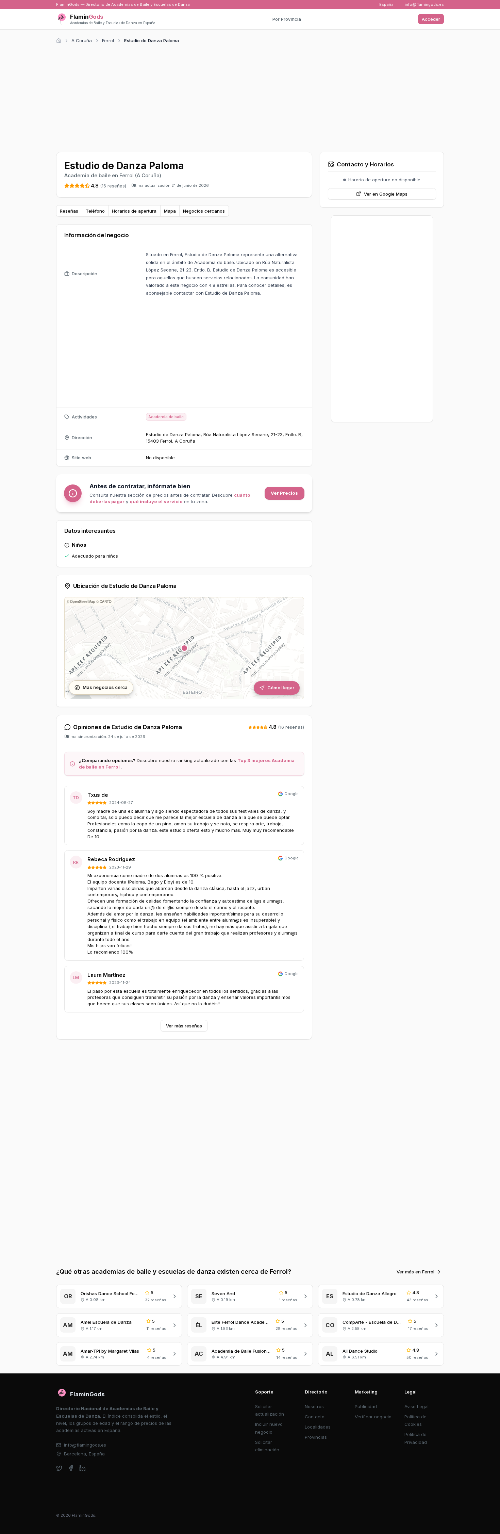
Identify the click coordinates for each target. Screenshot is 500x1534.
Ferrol (108, 40)
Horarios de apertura (134, 211)
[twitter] (59, 1468)
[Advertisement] (250, 96)
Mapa (170, 211)
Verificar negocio (373, 1416)
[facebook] (71, 1468)
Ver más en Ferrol (415, 1271)
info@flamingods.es (424, 4)
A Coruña (81, 40)
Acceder (431, 19)
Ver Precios (284, 493)
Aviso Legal (416, 1406)
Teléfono (95, 211)
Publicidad (366, 1406)
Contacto (314, 1416)
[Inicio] (58, 40)
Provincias (316, 1437)
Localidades (318, 1427)
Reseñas (69, 211)
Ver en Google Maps (385, 194)
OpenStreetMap (82, 601)
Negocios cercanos (204, 211)
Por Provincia (286, 19)
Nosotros (314, 1406)
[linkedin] (82, 1468)
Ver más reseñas (184, 1025)
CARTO (106, 601)
